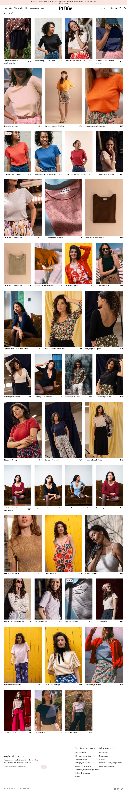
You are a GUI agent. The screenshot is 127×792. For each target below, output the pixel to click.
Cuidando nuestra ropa (106, 766)
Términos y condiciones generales (87, 770)
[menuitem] (42, 8)
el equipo (102, 759)
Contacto (78, 776)
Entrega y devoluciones (83, 763)
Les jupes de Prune (13, 789)
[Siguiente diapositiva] (28, 38)
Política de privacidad (82, 773)
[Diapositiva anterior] (7, 38)
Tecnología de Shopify (25, 789)
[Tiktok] (122, 789)
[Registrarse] (43, 767)
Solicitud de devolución (83, 766)
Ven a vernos (103, 753)
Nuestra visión (104, 756)
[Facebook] (115, 789)
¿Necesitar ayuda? (81, 759)
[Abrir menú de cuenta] (116, 8)
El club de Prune (80, 753)
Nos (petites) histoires (83, 756)
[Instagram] (118, 789)
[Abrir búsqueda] (112, 8)
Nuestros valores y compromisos (110, 763)
